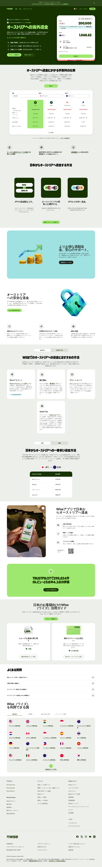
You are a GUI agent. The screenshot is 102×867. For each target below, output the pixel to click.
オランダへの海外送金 (14, 737)
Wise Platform (11, 791)
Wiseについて (72, 785)
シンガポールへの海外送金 (49, 737)
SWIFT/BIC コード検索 (44, 791)
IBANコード (40, 794)
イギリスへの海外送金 (31, 725)
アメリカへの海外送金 (14, 725)
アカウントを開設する (14, 55)
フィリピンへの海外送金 (49, 748)
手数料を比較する (28, 55)
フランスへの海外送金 (65, 748)
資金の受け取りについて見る (28, 656)
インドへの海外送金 (48, 725)
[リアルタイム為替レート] (37, 118)
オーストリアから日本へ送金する (16, 37)
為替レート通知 (41, 797)
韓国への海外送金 (81, 760)
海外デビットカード (12, 810)
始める (51, 86)
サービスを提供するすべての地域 (17, 152)
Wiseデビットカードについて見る (73, 656)
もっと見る (51, 132)
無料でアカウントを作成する (51, 222)
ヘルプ (80, 9)
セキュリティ (72, 791)
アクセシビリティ (42, 850)
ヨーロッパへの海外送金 (49, 760)
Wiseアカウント (11, 801)
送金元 (40, 93)
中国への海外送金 (64, 760)
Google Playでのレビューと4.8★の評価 (20, 22)
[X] (81, 837)
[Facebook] (77, 837)
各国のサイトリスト (74, 847)
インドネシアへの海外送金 (66, 725)
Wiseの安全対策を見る (14, 310)
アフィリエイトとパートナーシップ (78, 806)
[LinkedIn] (94, 837)
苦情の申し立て (41, 847)
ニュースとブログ (73, 788)
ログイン (85, 9)
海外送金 (9, 804)
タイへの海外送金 (81, 737)
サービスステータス (74, 826)
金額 (13, 93)
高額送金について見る (66, 262)
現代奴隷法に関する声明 (13, 850)
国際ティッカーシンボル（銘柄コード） (48, 788)
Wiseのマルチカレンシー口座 (18, 383)
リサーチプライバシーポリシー (15, 847)
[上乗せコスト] (54, 118)
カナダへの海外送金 (31, 737)
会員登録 (92, 9)
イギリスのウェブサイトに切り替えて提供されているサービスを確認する (50, 4)
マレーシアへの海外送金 (15, 760)
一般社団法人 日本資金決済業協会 (56, 861)
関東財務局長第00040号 (35, 861)
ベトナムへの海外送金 (82, 748)
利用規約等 (10, 843)
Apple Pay (44, 412)
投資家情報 (71, 800)
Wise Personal (11, 785)
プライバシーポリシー (43, 843)
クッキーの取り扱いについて (76, 843)
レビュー (70, 809)
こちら (49, 392)
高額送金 (9, 807)
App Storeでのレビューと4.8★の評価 (19, 19)
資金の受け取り (11, 813)
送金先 (66, 93)
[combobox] (62, 23)
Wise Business (11, 788)
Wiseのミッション (73, 803)
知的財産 (70, 850)
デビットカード (76, 380)
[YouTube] (90, 837)
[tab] (42, 350)
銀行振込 (43, 380)
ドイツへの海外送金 (14, 748)
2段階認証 (74, 152)
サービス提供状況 (42, 803)
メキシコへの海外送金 (31, 760)
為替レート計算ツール (43, 785)
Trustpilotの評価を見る (51, 589)
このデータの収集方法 (65, 138)
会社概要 (70, 813)
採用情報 (70, 797)
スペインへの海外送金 (65, 737)
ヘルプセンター (72, 823)
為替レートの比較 (42, 800)
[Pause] (43, 508)
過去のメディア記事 (74, 794)
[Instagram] (86, 837)
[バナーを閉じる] (94, 3)
